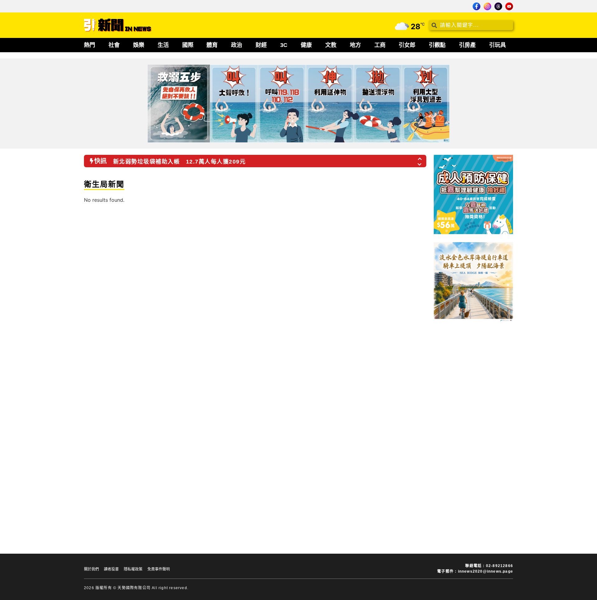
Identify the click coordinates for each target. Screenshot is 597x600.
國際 (187, 45)
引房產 (467, 45)
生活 (163, 45)
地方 (355, 45)
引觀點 (437, 45)
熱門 (89, 45)
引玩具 (497, 45)
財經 (261, 45)
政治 (236, 45)
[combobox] (470, 25)
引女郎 (407, 45)
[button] (420, 157)
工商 (380, 45)
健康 (306, 45)
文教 (330, 45)
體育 (212, 45)
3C (283, 45)
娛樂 (138, 45)
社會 (114, 45)
